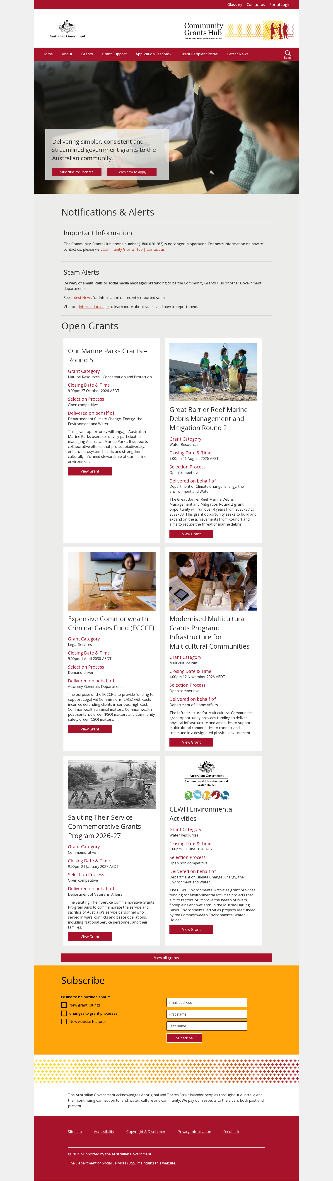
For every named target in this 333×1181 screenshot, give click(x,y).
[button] (289, 54)
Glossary (234, 4)
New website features (87, 1021)
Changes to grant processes (93, 1013)
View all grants (166, 957)
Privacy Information (194, 1131)
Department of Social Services (101, 1163)
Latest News (81, 297)
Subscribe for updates (76, 172)
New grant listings (85, 1005)
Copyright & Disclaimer (145, 1131)
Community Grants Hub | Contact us (134, 249)
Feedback (231, 1131)
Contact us (256, 4)
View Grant (90, 471)
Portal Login (279, 4)
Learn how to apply (131, 172)
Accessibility (104, 1131)
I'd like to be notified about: (85, 996)
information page (94, 306)
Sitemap (75, 1131)
